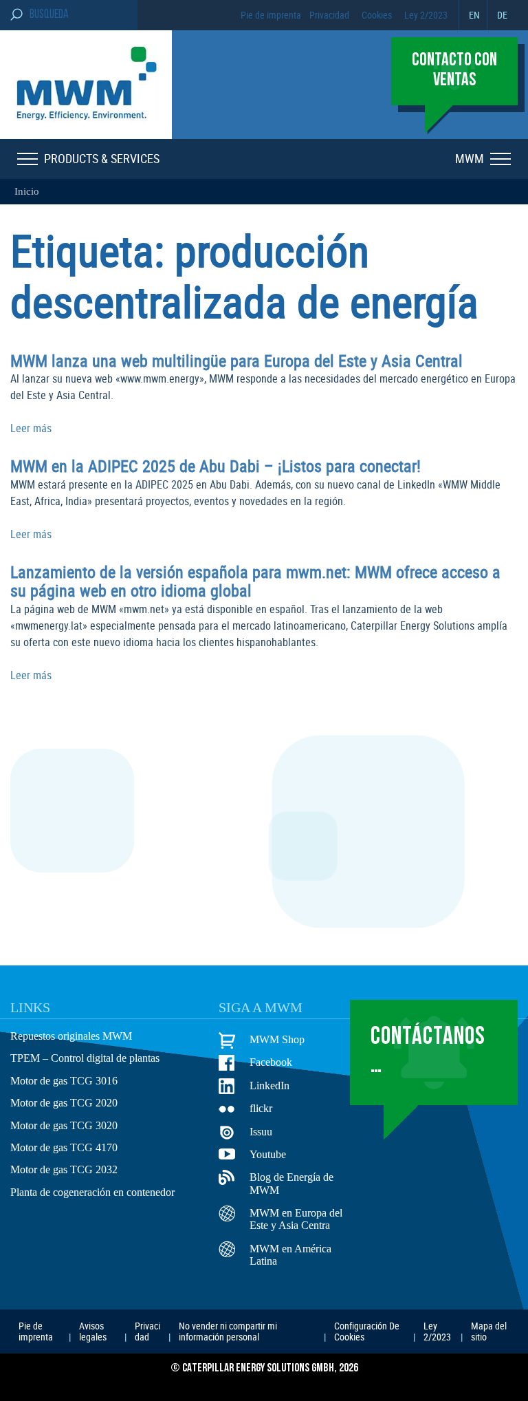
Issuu (261, 1131)
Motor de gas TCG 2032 (64, 1169)
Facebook (271, 1062)
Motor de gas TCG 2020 (64, 1103)
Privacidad (329, 14)
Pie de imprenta (271, 14)
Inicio (26, 191)
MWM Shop (277, 1039)
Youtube (268, 1154)
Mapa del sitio (489, 1331)
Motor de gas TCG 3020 (64, 1125)
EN (474, 14)
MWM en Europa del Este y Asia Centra (296, 1219)
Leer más (31, 428)
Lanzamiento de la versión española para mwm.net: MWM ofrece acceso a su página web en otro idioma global (255, 581)
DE (502, 14)
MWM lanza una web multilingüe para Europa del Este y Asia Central (236, 361)
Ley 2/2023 (426, 14)
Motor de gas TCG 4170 (64, 1147)
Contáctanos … (428, 1051)
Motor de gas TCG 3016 (64, 1081)
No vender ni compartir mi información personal (228, 1331)
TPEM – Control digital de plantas (85, 1058)
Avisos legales (93, 1331)
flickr (261, 1108)
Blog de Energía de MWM (291, 1183)
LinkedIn (269, 1085)
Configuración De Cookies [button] (366, 1331)
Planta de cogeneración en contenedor (92, 1192)
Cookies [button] (377, 14)
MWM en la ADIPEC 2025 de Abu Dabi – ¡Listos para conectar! (215, 466)
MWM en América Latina (290, 1255)
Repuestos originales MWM (71, 1036)
